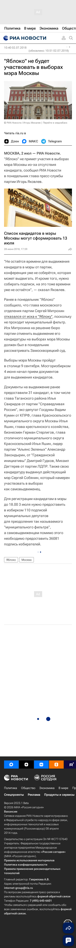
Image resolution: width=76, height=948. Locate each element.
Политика (10, 788)
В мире (63, 788)
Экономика (47, 788)
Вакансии (10, 811)
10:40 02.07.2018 (15, 47)
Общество (28, 788)
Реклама (34, 795)
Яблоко (11, 559)
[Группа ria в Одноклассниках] (56, 764)
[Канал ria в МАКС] (11, 764)
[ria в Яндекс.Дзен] (26, 764)
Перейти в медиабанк (55, 122)
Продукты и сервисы (59, 795)
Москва (26, 559)
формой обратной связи (53, 896)
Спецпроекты (14, 795)
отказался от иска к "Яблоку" (28, 316)
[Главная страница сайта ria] (24, 38)
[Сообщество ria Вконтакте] (41, 764)
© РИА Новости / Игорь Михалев (22, 122)
